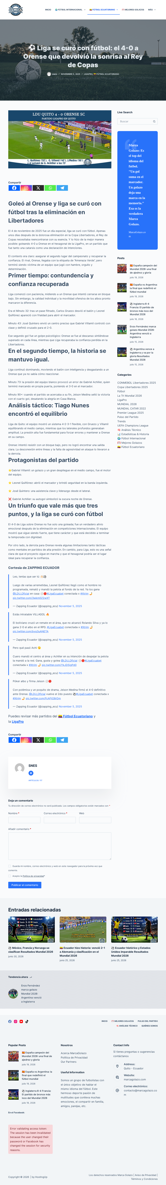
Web (81, 813)
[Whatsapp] (50, 188)
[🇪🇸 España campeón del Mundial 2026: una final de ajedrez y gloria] (122, 268)
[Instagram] (26, 188)
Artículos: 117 (35, 780)
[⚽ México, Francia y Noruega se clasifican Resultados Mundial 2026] (31, 930)
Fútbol (121, 391)
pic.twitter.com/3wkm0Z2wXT (31, 598)
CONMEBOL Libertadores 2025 (136, 382)
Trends (121, 421)
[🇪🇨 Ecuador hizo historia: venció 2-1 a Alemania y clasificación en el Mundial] (83, 930)
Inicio (48, 9)
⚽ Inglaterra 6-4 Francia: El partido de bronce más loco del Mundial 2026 (36, 1094)
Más (150, 9)
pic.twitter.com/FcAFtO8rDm (43, 698)
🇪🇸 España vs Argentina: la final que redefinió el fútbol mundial (143, 288)
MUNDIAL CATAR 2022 (131, 408)
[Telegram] (62, 188)
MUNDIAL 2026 (127, 404)
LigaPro (88, 74)
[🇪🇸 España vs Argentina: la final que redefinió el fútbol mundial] (122, 287)
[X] (38, 188)
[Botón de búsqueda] (154, 121)
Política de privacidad (33, 876)
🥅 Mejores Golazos (133, 9)
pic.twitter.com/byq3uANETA (30, 631)
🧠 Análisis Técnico (129, 429)
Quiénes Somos (150, 1026)
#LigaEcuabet (55, 593)
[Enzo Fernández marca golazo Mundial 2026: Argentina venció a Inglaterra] (122, 329)
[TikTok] (27, 1021)
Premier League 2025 (130, 412)
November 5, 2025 (70, 606)
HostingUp (41, 1177)
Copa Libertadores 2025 (132, 387)
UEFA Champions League (132, 425)
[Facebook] (14, 188)
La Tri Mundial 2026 (129, 395)
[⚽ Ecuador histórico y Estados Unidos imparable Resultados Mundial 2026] (134, 930)
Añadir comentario (19, 829)
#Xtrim (84, 593)
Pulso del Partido (127, 417)
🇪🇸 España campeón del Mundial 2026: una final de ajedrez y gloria (143, 269)
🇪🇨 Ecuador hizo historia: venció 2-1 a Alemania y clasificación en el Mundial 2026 (82, 951)
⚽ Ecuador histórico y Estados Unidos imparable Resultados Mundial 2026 (130, 951)
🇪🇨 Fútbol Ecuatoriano (102, 9)
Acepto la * (28, 876)
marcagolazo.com (135, 1079)
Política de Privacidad (74, 1057)
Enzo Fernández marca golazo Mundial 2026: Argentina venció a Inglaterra (31, 993)
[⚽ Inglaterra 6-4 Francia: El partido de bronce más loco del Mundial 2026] (122, 306)
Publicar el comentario (25, 885)
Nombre (13, 813)
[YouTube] (21, 1021)
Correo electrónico (55, 813)
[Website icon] (31, 773)
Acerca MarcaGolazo (74, 1053)
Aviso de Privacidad (145, 1175)
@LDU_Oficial (21, 593)
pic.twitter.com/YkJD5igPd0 (59, 665)
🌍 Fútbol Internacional (68, 9)
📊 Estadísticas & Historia (133, 434)
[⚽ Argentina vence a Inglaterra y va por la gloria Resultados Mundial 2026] (122, 352)
